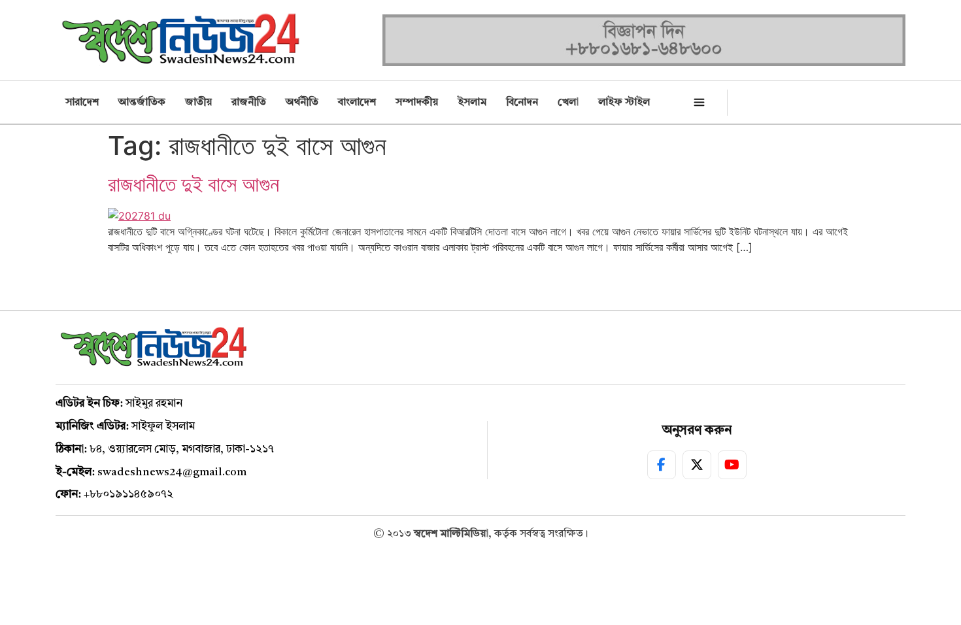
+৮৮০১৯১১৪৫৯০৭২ (128, 494)
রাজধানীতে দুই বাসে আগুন (193, 184)
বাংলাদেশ (357, 102)
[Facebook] (661, 464)
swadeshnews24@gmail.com (171, 472)
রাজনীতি (248, 102)
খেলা (568, 102)
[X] (697, 464)
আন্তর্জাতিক (141, 102)
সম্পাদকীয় (417, 102)
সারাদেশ (82, 102)
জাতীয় (198, 102)
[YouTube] (732, 464)
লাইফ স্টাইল (624, 102)
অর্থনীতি (302, 102)
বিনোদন (522, 102)
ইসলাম (472, 102)
